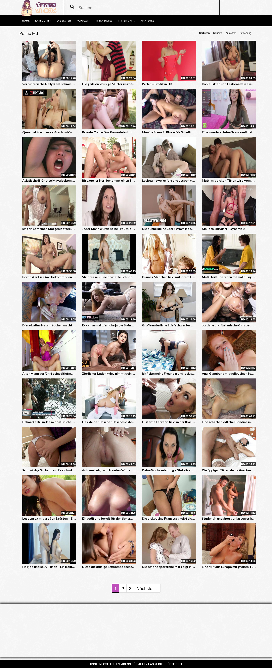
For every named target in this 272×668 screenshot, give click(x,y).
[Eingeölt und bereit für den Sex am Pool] (109, 495)
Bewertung (245, 32)
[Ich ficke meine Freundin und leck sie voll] (169, 350)
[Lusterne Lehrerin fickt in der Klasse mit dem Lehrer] (169, 398)
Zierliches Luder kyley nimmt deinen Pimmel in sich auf (122, 373)
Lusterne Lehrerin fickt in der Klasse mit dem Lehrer (180, 422)
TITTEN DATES (103, 20)
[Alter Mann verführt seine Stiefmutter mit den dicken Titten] (49, 350)
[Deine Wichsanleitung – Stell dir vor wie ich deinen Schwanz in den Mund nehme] (169, 447)
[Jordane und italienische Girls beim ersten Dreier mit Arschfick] (229, 302)
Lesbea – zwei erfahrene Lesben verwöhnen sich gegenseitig (186, 180)
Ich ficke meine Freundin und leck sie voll (171, 373)
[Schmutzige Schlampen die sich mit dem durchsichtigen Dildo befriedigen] (49, 447)
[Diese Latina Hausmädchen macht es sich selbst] (49, 302)
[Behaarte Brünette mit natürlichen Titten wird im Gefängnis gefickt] (49, 398)
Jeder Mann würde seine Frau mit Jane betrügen (117, 229)
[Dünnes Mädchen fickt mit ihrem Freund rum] (169, 254)
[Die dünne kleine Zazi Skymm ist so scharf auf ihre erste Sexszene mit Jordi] (169, 205)
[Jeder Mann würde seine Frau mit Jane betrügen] (109, 205)
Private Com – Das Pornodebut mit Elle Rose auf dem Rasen (126, 132)
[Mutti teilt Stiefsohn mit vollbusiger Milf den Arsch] (229, 254)
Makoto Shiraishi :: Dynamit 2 (223, 229)
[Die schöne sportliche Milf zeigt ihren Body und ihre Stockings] (169, 543)
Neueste (217, 32)
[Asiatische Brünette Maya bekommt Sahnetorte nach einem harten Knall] (49, 157)
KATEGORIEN (43, 20)
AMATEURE (147, 20)
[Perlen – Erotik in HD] (169, 61)
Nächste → (147, 588)
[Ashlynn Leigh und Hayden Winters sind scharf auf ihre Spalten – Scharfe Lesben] (109, 447)
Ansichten (231, 32)
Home (26, 20)
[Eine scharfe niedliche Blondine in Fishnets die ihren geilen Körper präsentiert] (229, 398)
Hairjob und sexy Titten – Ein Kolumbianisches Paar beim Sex (67, 566)
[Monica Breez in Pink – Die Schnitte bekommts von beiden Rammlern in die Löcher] (169, 109)
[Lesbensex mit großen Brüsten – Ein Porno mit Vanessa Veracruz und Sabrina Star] (49, 495)
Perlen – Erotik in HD (157, 84)
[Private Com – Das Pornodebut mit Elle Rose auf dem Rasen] (109, 109)
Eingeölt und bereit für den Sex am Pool (111, 518)
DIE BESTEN (64, 20)
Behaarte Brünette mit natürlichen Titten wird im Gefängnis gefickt (71, 422)
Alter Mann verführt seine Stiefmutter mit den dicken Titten (66, 373)
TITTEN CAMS (126, 20)
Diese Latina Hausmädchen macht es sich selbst (57, 325)
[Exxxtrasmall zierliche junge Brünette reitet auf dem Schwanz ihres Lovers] (109, 302)
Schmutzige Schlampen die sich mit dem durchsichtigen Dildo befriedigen (75, 470)
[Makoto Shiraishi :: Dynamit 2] (229, 205)
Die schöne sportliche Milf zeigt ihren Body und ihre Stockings (187, 566)
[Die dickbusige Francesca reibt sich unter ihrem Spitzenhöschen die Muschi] (169, 495)
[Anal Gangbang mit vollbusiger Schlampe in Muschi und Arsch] (229, 350)
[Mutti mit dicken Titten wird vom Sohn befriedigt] (229, 157)
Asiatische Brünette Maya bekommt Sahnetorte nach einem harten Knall (75, 180)
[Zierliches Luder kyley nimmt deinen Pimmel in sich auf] (109, 350)
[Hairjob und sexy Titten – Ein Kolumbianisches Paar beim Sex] (49, 543)
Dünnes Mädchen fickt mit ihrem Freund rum (174, 277)
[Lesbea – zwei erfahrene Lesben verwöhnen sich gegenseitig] (169, 157)
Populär (83, 20)
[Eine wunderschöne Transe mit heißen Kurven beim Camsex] (229, 109)
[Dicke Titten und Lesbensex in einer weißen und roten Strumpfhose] (229, 61)
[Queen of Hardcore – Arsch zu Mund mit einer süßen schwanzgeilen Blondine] (49, 109)
